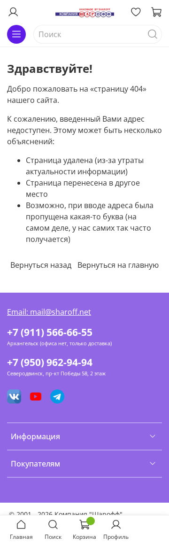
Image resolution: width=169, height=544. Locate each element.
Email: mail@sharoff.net (49, 312)
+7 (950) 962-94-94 (49, 362)
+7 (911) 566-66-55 (49, 332)
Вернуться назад (40, 265)
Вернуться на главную (118, 265)
